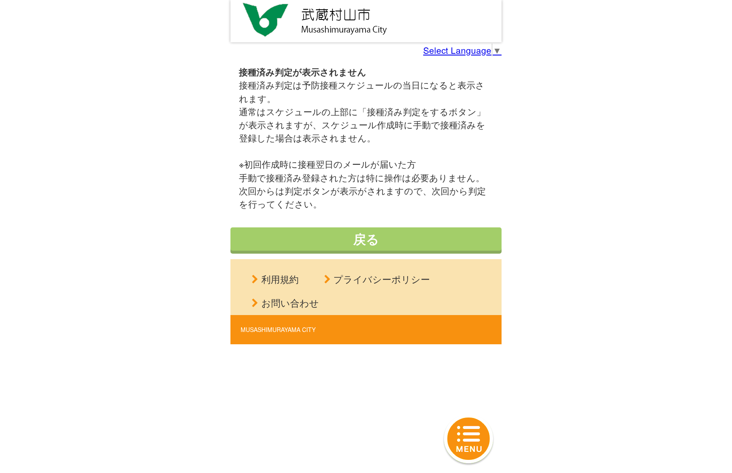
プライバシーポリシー (381, 278)
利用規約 (280, 278)
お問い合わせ (290, 302)
